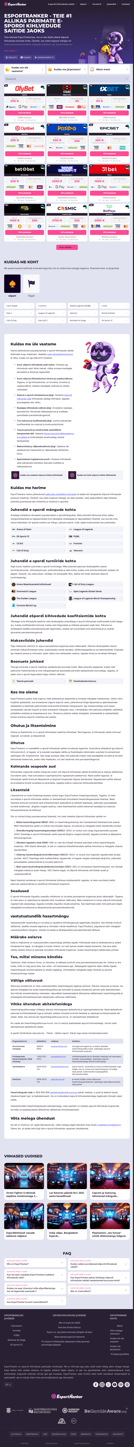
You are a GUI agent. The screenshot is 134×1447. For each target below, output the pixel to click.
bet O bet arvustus (24, 197)
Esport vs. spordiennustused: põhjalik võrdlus (69, 1339)
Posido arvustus (67, 158)
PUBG (16, 1342)
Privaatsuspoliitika (119, 1361)
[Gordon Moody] (70, 1417)
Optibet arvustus (24, 158)
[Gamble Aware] (105, 1417)
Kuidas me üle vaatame (116, 1347)
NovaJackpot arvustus (67, 197)
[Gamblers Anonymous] (61, 1428)
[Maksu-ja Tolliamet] (14, 1417)
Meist (119, 1333)
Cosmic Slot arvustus (67, 236)
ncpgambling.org (58, 1056)
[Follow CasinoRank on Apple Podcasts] (126, 1392)
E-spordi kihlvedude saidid (61, 4)
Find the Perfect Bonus (69, 1334)
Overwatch (16, 1333)
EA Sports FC (16, 1352)
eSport (83, 4)
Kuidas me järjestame (114, 1355)
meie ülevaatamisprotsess (60, 354)
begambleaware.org (59, 1066)
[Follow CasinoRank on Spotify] (119, 1392)
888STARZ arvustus (67, 117)
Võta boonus (24, 113)
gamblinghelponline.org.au (63, 1092)
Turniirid (96, 4)
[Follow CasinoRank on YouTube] (113, 1392)
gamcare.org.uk (58, 1079)
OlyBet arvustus (25, 117)
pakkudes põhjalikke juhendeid (60, 494)
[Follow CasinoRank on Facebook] (94, 1392)
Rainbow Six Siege (16, 1347)
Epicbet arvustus (109, 158)
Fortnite (16, 1337)
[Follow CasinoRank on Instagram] (101, 1392)
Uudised (126, 4)
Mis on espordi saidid (69, 1330)
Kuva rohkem (65, 247)
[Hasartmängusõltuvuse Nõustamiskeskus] (42, 1417)
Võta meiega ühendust (115, 1339)
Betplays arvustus (109, 236)
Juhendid (111, 4)
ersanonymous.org (59, 1046)
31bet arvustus (109, 197)
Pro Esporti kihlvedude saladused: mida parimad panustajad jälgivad (65, 1350)
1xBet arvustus (109, 117)
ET (7, 1392)
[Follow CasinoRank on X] (107, 1392)
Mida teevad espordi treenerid (69, 1344)
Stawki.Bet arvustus (24, 236)
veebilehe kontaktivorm (109, 1125)
